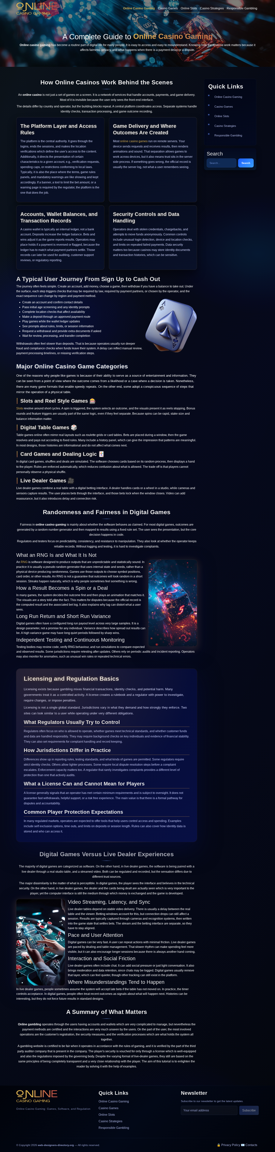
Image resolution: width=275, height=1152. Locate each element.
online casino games (134, 141)
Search (246, 162)
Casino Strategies (212, 8)
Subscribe (249, 1110)
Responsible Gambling (242, 8)
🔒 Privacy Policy (228, 1145)
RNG (24, 562)
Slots (19, 408)
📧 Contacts (249, 1145)
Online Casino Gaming (139, 8)
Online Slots (189, 8)
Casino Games (168, 8)
